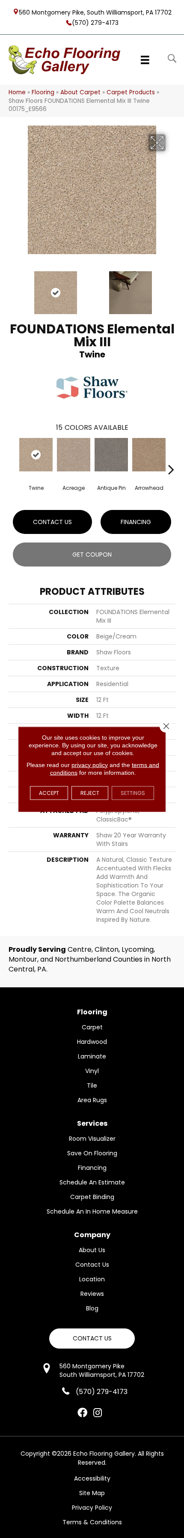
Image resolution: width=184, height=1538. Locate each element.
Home (17, 92)
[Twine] (36, 455)
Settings (133, 792)
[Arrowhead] (149, 455)
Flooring (43, 92)
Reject (89, 792)
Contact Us (52, 522)
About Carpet (80, 92)
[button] (92, 1338)
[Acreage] (73, 455)
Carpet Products (131, 92)
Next (171, 288)
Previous (13, 288)
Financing (136, 522)
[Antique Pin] (111, 455)
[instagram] (97, 1413)
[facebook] (82, 1413)
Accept (49, 792)
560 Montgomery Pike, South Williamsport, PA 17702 (95, 12)
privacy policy (89, 764)
